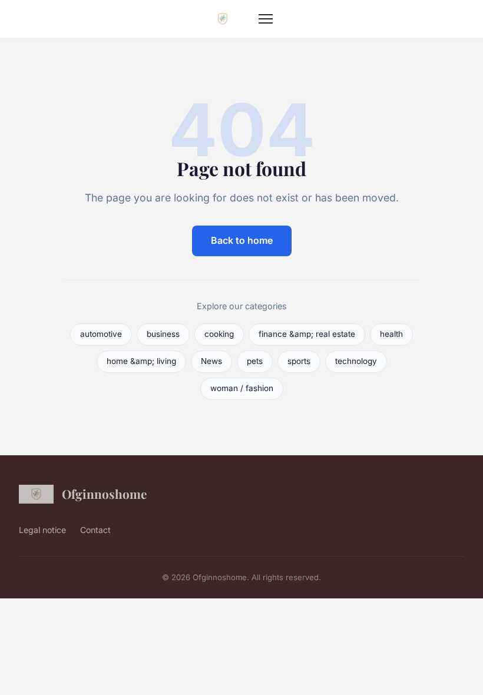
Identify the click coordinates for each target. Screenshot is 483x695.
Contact (95, 530)
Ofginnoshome (104, 493)
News (211, 361)
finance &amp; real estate (307, 334)
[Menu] (265, 18)
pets (255, 361)
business (163, 334)
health (391, 334)
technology (356, 361)
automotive (101, 334)
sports (298, 361)
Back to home (242, 240)
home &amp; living (141, 361)
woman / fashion (241, 388)
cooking (219, 334)
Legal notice (42, 530)
